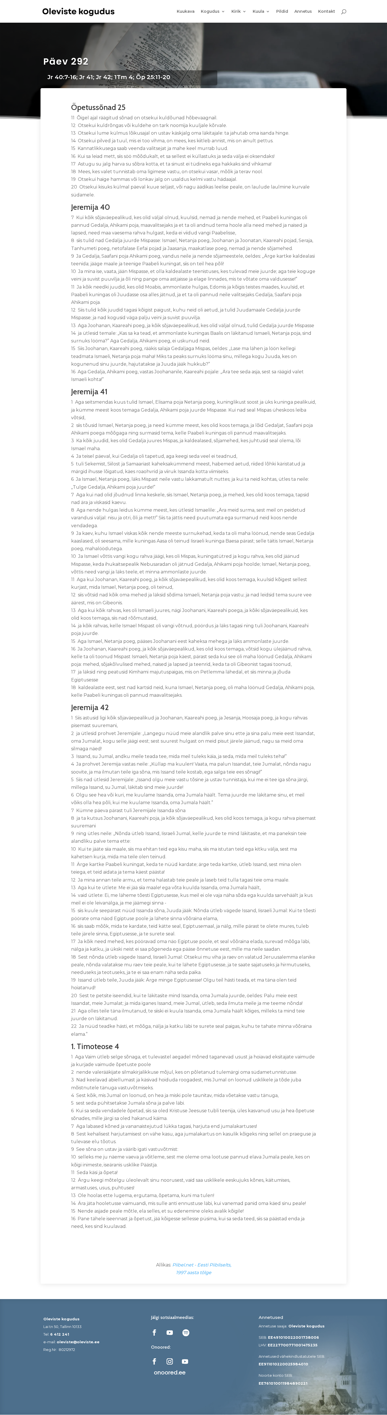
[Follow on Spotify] (186, 1332)
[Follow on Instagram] (169, 1361)
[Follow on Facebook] (154, 1332)
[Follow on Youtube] (169, 1332)
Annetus (303, 11)
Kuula (258, 11)
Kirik (236, 11)
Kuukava (186, 11)
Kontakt (326, 11)
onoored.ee (170, 1372)
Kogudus (210, 11)
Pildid (282, 11)
